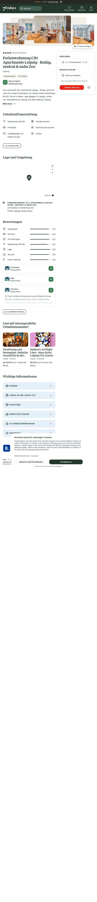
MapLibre (48, 195)
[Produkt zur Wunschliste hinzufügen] (25, 335)
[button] (7, 103)
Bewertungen (54, 2)
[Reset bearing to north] (52, 172)
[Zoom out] (52, 169)
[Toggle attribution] (52, 195)
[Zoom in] (52, 166)
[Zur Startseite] (9, 8)
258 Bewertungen (15, 84)
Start (4, 459)
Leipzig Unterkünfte (10, 462)
